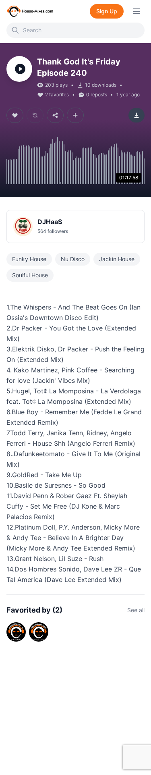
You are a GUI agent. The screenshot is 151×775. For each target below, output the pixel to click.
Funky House (29, 259)
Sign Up (106, 11)
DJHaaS (49, 222)
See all (136, 610)
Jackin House (116, 259)
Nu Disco (73, 259)
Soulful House (30, 275)
